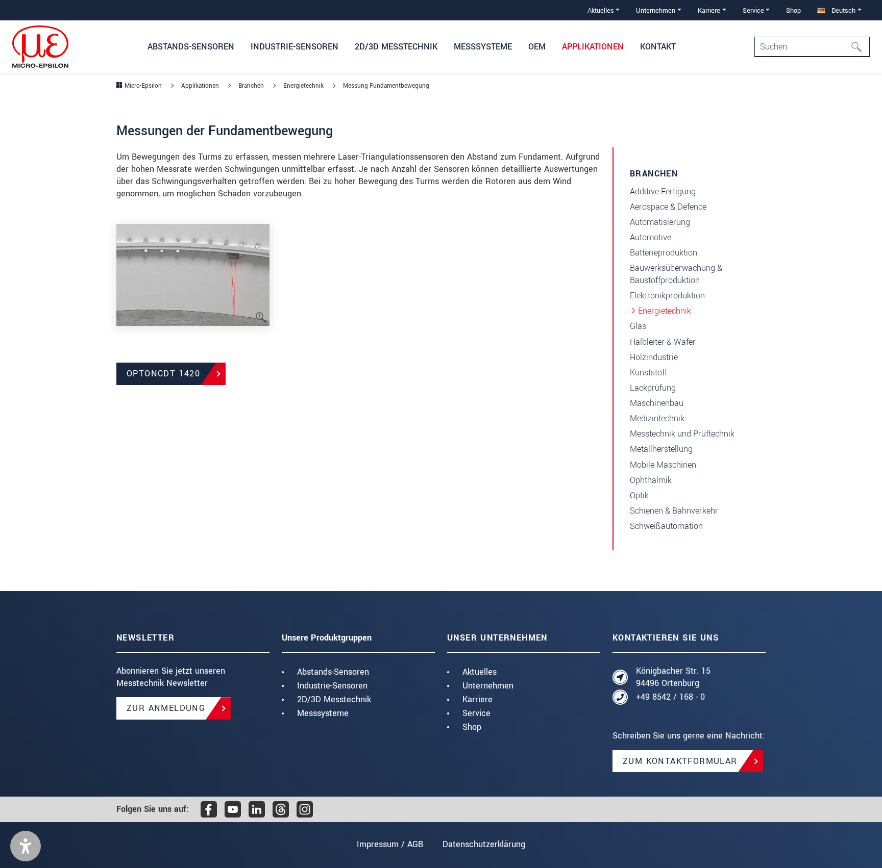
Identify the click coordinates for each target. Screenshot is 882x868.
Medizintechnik (657, 418)
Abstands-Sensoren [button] (191, 47)
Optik (639, 495)
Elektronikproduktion (667, 295)
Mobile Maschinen (663, 465)
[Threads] (281, 809)
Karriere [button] (709, 10)
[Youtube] (233, 809)
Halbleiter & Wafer (663, 342)
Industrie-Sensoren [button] (294, 47)
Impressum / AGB (390, 844)
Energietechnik (664, 311)
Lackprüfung (653, 388)
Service (476, 713)
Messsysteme (323, 713)
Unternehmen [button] (655, 10)
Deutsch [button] (842, 10)
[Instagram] (305, 809)
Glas (638, 326)
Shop (793, 10)
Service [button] (753, 10)
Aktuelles (479, 672)
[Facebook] (209, 809)
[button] (25, 846)
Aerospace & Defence (668, 207)
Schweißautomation (666, 526)
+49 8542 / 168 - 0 (670, 697)
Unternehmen (487, 685)
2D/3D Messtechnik (334, 699)
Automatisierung (660, 222)
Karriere (477, 699)
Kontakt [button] (658, 47)
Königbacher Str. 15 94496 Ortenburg (673, 677)
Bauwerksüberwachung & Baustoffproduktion (676, 274)
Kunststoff (648, 372)
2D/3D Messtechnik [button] (396, 47)
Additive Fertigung (663, 191)
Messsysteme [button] (483, 47)
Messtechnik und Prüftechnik (682, 434)
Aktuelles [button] (600, 10)
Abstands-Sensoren (333, 672)
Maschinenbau (656, 403)
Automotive (650, 237)
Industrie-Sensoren (332, 685)
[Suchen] (859, 47)
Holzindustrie (654, 357)
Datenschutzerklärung (484, 844)
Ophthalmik (651, 480)
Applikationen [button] (593, 47)
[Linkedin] (257, 809)
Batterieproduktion (663, 253)
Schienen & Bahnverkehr (674, 511)
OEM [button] (537, 47)
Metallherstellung (661, 449)
